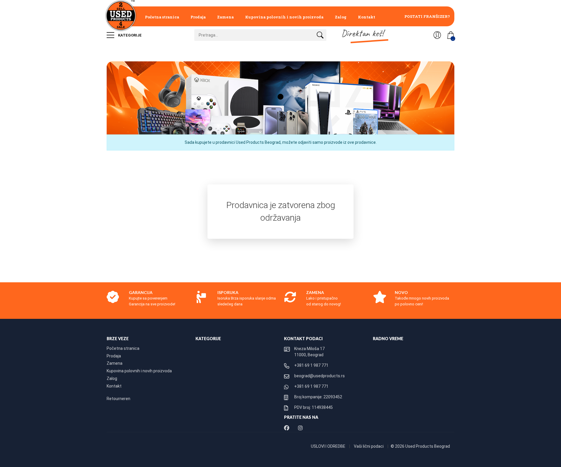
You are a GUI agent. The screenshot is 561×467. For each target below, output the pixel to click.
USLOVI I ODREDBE (328, 446)
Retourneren (118, 398)
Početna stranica (162, 17)
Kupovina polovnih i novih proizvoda (284, 17)
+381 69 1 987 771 (311, 365)
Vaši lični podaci (369, 446)
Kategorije (129, 35)
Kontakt (366, 17)
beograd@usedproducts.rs (319, 375)
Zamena (225, 17)
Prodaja (198, 17)
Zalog (341, 17)
